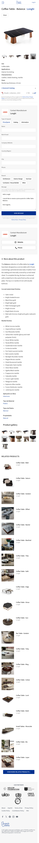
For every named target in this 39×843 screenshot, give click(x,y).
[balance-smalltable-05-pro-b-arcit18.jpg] (11, 56)
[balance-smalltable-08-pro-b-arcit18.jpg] (33, 56)
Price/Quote (6, 122)
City (3, 159)
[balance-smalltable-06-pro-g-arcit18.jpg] (26, 439)
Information (25, 122)
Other (24, 183)
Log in (34, 2)
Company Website (7, 143)
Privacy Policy (22, 220)
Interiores (6, 396)
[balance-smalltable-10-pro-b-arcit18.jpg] (19, 56)
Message (4, 187)
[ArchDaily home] (18, 2)
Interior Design (18, 179)
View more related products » (18, 772)
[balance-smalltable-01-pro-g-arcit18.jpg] (26, 56)
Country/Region (6, 151)
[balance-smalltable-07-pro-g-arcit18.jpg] (12, 439)
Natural (5, 418)
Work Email (5, 135)
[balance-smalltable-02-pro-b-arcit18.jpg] (4, 56)
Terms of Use (25, 97)
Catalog (15, 122)
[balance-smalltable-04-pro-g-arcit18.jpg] (19, 439)
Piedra (5, 403)
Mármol (5, 411)
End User (28, 179)
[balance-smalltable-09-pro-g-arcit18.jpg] (33, 439)
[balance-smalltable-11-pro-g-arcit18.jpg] (5, 446)
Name (3, 126)
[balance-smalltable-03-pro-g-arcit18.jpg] (5, 439)
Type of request (6, 119)
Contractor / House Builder (11, 183)
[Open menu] (2, 2)
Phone (3, 167)
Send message (19, 213)
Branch (4, 176)
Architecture (6, 179)
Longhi (30, 9)
